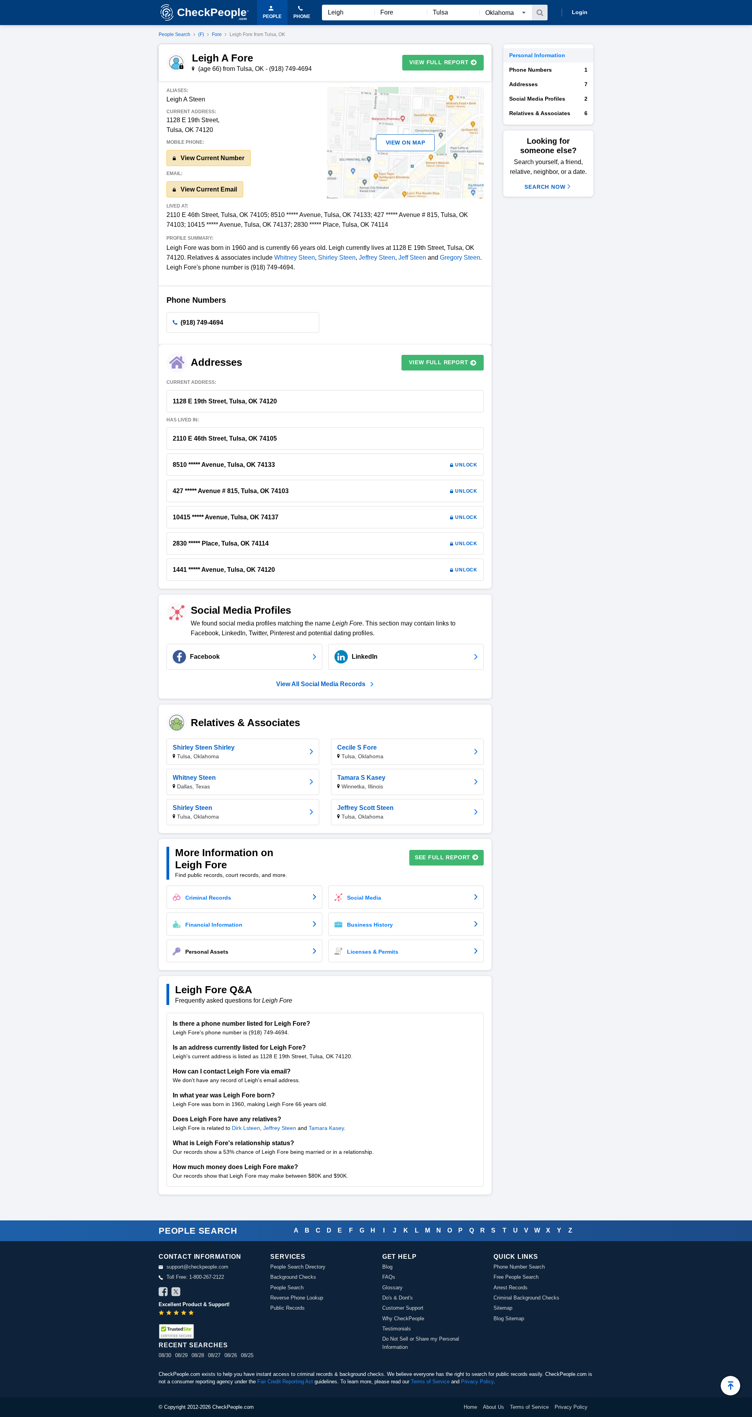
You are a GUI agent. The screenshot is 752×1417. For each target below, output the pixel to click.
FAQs (388, 1277)
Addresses (548, 84)
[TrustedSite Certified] (176, 1331)
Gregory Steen (460, 257)
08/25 (247, 1355)
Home (470, 1407)
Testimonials (396, 1329)
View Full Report (438, 62)
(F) (201, 34)
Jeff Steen (412, 257)
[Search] (540, 12)
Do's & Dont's (397, 1298)
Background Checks (293, 1277)
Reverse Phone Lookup (296, 1298)
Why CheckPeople (403, 1318)
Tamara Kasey (326, 1128)
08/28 (198, 1355)
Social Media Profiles (548, 99)
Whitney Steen (294, 257)
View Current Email (208, 189)
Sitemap (503, 1308)
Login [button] (580, 12)
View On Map (405, 142)
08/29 (181, 1355)
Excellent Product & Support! (194, 1304)
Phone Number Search (519, 1267)
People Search (174, 34)
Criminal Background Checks (526, 1298)
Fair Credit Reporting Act (285, 1381)
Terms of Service (430, 1381)
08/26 (230, 1355)
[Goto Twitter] (176, 1293)
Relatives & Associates (548, 113)
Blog (387, 1267)
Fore (217, 34)
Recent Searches (193, 1345)
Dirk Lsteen (246, 1128)
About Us (493, 1407)
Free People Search (516, 1277)
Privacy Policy (477, 1381)
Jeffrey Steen (377, 257)
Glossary (392, 1287)
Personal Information (537, 55)
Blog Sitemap (509, 1318)
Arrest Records (511, 1287)
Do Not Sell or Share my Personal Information (420, 1343)
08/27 (214, 1355)
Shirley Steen (337, 257)
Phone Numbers (548, 70)
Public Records (287, 1308)
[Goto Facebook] (163, 1293)
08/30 (165, 1355)
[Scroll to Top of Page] (730, 1385)
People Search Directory (297, 1267)
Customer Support (402, 1308)
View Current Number (211, 158)
